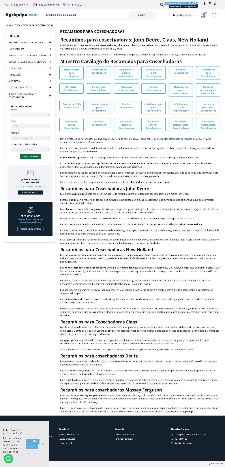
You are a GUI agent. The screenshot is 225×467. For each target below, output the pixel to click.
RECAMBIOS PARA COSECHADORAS (26, 42)
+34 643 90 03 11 (18, 4)
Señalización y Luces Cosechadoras (181, 107)
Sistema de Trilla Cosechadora (71, 106)
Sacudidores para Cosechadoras (208, 73)
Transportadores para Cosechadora (98, 107)
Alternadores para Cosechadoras (181, 90)
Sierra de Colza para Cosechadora (153, 73)
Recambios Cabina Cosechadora (71, 124)
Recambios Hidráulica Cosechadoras (126, 124)
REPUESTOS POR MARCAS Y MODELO (27, 55)
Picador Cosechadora (126, 106)
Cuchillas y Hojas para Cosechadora (153, 107)
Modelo (15, 132)
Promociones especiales (69, 434)
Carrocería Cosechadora (99, 123)
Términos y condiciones (125, 439)
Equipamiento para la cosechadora (126, 73)
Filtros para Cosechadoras (126, 88)
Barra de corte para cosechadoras (71, 73)
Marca (14, 109)
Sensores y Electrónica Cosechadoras (208, 107)
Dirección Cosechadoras (71, 88)
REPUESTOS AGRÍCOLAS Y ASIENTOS (27, 61)
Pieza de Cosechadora (181, 71)
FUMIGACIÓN (15, 74)
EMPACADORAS (16, 48)
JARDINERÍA (14, 81)
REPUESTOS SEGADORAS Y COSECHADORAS (22, 96)
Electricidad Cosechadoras (99, 88)
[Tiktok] (215, 4)
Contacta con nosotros (125, 434)
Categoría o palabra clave (24, 144)
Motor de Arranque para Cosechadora (208, 90)
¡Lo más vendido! (66, 443)
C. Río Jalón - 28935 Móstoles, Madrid (190, 434)
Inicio (13, 35)
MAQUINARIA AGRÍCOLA (20, 87)
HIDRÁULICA (14, 68)
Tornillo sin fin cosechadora (99, 71)
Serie (13, 121)
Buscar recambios (30, 157)
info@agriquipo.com (48, 4)
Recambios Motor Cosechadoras (153, 124)
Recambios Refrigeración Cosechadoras (181, 124)
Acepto (32, 446)
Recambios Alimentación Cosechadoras (208, 124)
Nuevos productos (67, 439)
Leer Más (33, 441)
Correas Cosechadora (153, 88)
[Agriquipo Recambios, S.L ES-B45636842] (21, 15)
